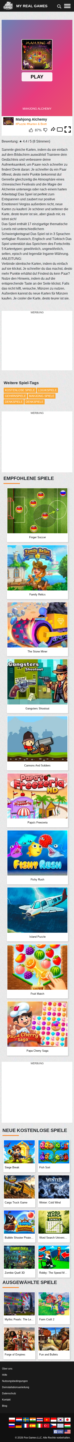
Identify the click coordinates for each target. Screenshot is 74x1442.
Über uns (7, 1368)
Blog (4, 1405)
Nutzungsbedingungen (15, 1381)
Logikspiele (47, 390)
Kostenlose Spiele (20, 390)
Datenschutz (9, 1393)
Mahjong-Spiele (41, 396)
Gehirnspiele (15, 396)
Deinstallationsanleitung (15, 1387)
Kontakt (6, 1399)
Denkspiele (14, 401)
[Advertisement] (32, 341)
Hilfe (4, 1374)
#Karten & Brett (37, 124)
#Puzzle (21, 124)
